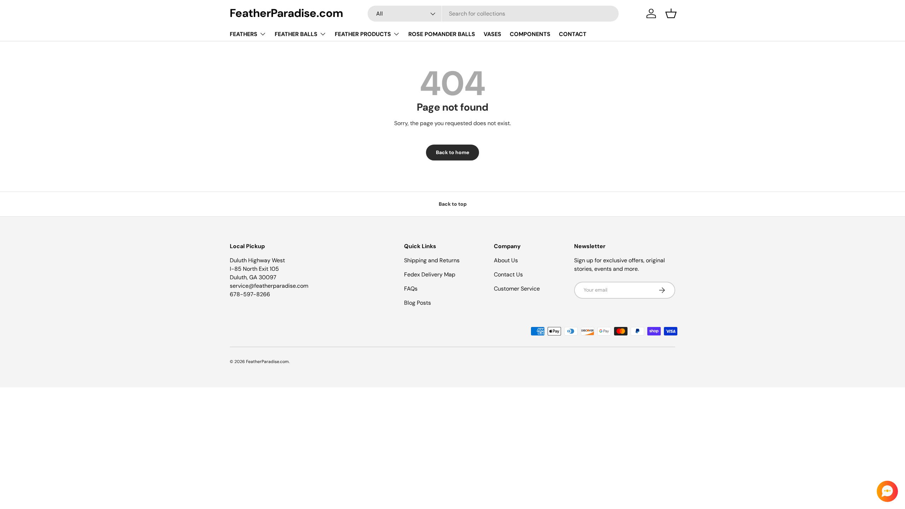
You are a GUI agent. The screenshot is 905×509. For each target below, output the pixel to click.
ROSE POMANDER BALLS (441, 34)
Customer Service (517, 288)
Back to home (452, 152)
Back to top (453, 204)
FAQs (411, 288)
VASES (492, 34)
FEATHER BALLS (296, 34)
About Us (506, 260)
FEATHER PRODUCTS (363, 34)
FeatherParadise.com (267, 361)
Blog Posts (417, 302)
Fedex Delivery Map (429, 274)
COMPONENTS (530, 34)
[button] (671, 13)
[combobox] (493, 14)
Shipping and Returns (432, 260)
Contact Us (508, 274)
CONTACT (572, 34)
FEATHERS (243, 34)
